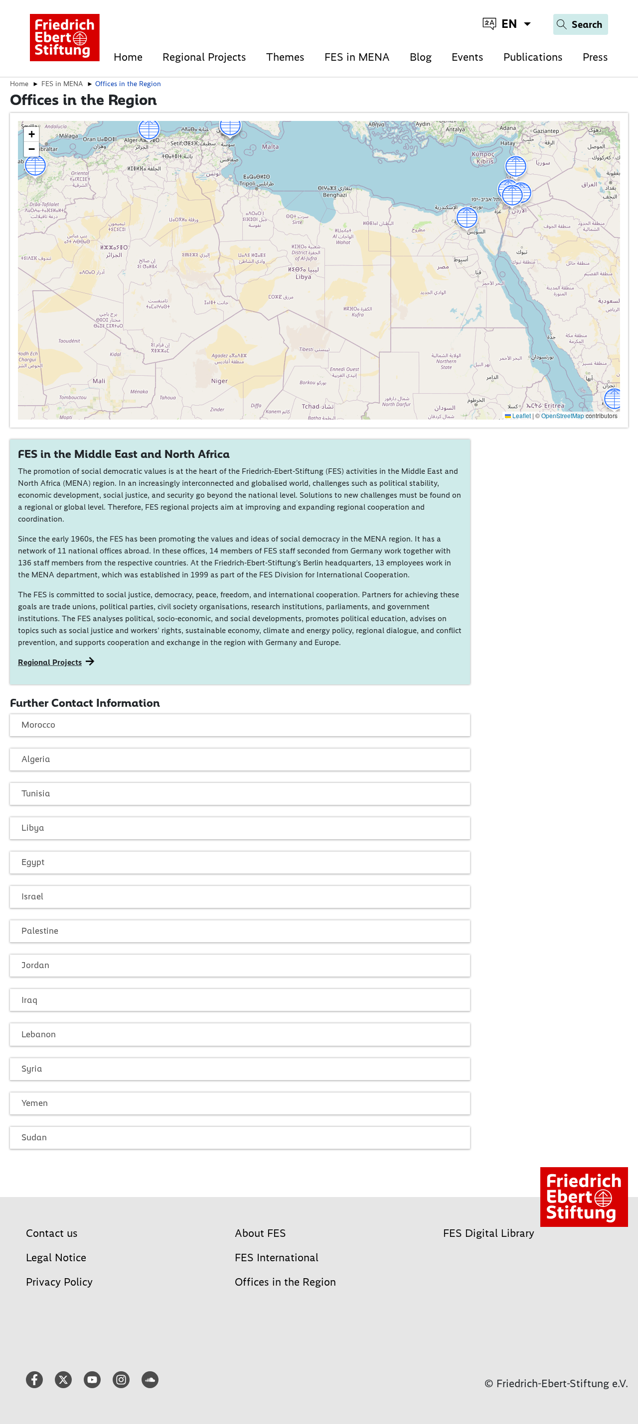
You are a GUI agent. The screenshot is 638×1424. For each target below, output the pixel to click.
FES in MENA (357, 57)
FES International (277, 1257)
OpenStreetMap (562, 415)
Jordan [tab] (35, 965)
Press (595, 57)
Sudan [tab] (34, 1137)
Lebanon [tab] (38, 1034)
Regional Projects (204, 57)
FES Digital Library (488, 1233)
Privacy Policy (59, 1282)
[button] (149, 130)
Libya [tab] (32, 827)
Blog (421, 57)
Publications (533, 57)
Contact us (52, 1233)
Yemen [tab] (34, 1102)
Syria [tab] (31, 1068)
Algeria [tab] (35, 759)
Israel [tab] (32, 896)
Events (467, 57)
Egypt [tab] (32, 862)
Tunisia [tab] (35, 793)
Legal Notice (56, 1257)
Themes (285, 57)
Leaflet (521, 415)
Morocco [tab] (38, 724)
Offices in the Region (285, 1282)
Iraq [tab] (29, 999)
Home (128, 57)
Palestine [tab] (39, 930)
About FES (260, 1233)
